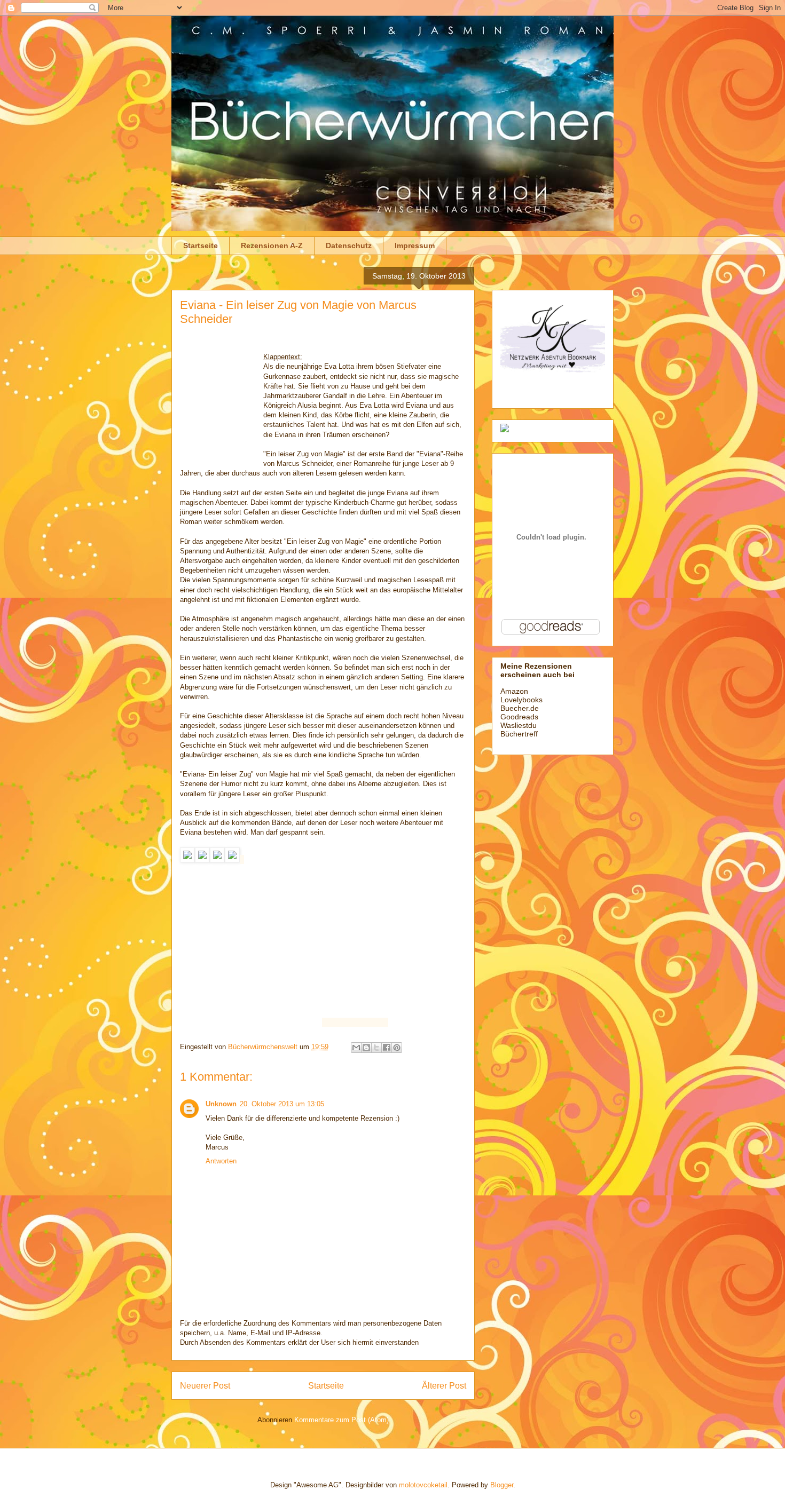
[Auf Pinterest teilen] (396, 1047)
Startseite (200, 245)
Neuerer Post (205, 1385)
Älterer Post (444, 1385)
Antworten (221, 1161)
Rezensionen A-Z (272, 245)
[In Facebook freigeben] (386, 1047)
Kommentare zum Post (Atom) (341, 1420)
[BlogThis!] (366, 1047)
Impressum (415, 245)
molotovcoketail (423, 1485)
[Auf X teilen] (376, 1047)
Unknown (221, 1104)
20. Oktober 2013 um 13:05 (282, 1104)
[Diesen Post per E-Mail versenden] (356, 1047)
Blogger (501, 1485)
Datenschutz (349, 245)
